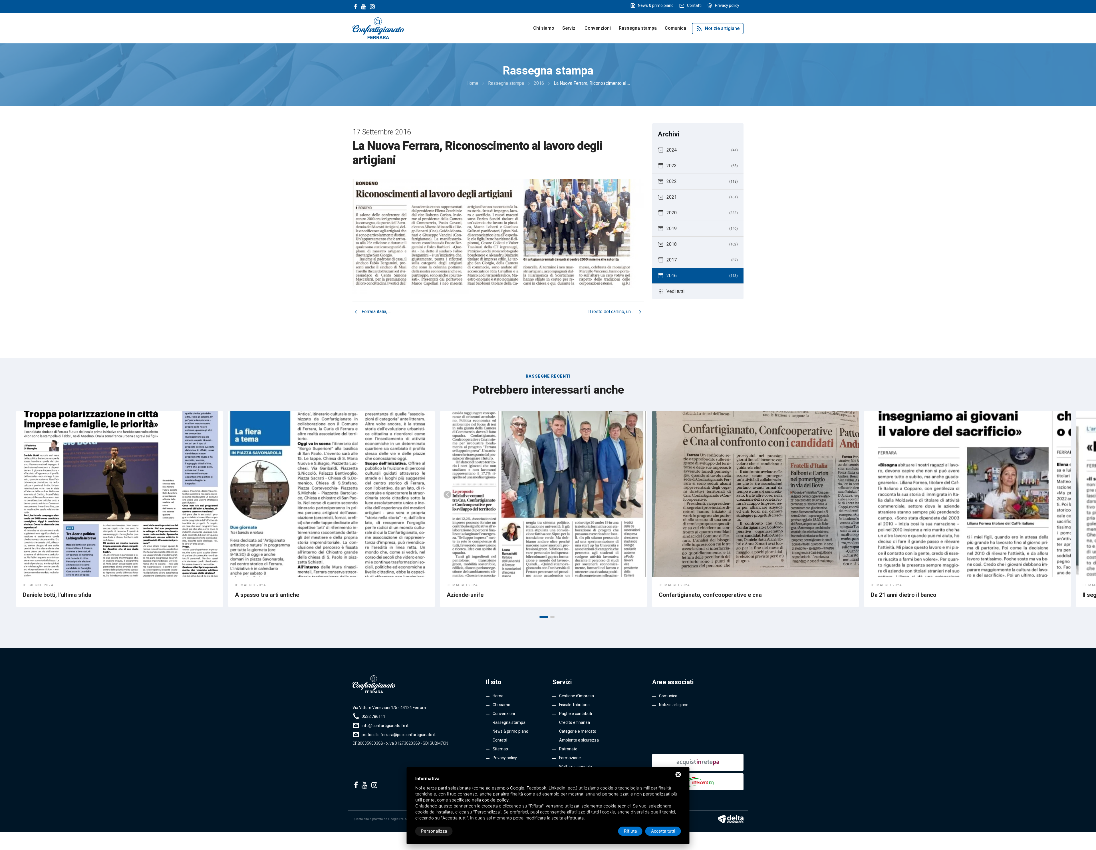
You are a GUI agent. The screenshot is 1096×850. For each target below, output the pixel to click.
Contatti (694, 5)
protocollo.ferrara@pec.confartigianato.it (399, 734)
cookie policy (495, 800)
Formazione (570, 758)
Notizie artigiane (718, 29)
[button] (543, 617)
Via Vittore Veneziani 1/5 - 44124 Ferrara (389, 707)
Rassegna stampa (638, 28)
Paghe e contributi (575, 713)
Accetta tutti (663, 831)
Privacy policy (727, 5)
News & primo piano (656, 5)
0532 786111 (373, 716)
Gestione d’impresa (576, 696)
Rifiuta (630, 831)
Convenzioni (598, 28)
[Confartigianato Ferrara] (378, 28)
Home (498, 696)
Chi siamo (543, 28)
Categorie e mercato (577, 731)
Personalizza (434, 831)
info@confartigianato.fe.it (385, 725)
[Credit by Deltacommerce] (731, 819)
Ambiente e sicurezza (579, 740)
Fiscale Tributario (574, 704)
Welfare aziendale (575, 766)
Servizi (569, 28)
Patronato (568, 749)
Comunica (675, 28)
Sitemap (500, 749)
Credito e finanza (574, 722)
